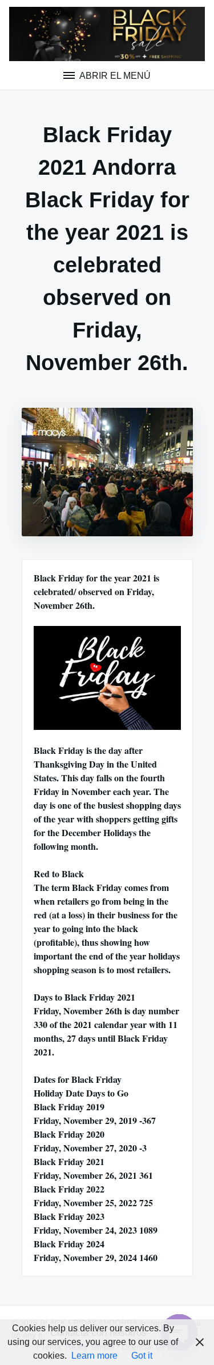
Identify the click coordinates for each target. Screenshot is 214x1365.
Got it (141, 1355)
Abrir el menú (114, 76)
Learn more (94, 1355)
